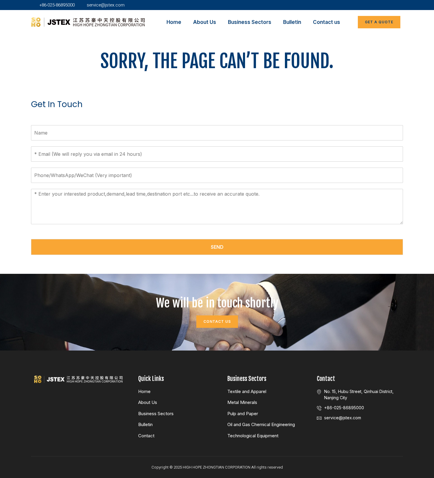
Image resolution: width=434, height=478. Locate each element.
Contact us (326, 22)
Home (174, 22)
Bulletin (292, 22)
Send (217, 247)
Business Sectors (249, 22)
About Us (204, 22)
